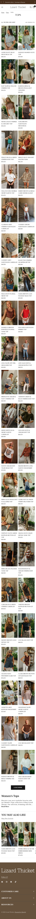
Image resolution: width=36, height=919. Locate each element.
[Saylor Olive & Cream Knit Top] (26, 416)
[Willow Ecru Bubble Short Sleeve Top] (9, 176)
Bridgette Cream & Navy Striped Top (8, 398)
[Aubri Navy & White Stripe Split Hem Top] (26, 485)
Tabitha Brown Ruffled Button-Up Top (25, 606)
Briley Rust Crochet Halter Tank (26, 158)
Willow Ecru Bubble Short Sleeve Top (9, 192)
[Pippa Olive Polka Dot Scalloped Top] (9, 485)
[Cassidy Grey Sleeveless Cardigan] (9, 245)
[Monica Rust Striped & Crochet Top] (9, 107)
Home (2, 12)
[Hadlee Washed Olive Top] (26, 38)
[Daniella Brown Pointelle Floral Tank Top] (9, 313)
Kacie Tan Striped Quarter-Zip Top (25, 261)
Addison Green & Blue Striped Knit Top (26, 398)
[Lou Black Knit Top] (26, 625)
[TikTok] (17, 882)
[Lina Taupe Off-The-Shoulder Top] (9, 348)
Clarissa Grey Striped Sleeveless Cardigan (8, 226)
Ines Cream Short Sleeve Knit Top (24, 778)
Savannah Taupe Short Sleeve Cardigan (24, 709)
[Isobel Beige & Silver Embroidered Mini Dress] (26, 834)
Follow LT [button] (4, 877)
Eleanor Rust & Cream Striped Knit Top (25, 571)
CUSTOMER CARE (10, 891)
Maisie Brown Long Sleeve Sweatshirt (25, 467)
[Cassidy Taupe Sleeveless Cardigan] (9, 728)
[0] (33, 7)
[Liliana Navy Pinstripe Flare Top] (9, 659)
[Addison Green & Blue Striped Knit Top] (26, 382)
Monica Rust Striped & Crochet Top (9, 123)
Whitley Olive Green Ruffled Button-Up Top (9, 535)
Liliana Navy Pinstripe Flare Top (8, 675)
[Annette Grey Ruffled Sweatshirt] (9, 693)
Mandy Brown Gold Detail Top (8, 641)
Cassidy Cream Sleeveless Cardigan (26, 225)
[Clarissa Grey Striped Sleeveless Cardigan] (9, 210)
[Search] (30, 7)
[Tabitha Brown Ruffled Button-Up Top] (26, 590)
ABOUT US (6, 898)
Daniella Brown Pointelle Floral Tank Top (7, 329)
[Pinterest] (12, 882)
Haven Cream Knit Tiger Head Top (8, 467)
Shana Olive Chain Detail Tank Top (25, 534)
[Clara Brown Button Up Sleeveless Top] (26, 659)
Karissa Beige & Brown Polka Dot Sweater (25, 88)
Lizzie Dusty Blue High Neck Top (7, 53)
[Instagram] (8, 882)
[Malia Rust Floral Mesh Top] (9, 279)
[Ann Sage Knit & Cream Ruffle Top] (26, 348)
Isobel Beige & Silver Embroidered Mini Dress (26, 851)
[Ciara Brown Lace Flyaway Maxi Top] (26, 279)
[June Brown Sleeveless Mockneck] (26, 107)
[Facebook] (3, 882)
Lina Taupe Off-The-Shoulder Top (8, 364)
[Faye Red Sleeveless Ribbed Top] (26, 313)
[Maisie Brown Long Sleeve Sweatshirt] (26, 451)
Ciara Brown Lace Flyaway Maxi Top (25, 295)
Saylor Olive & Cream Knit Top (24, 431)
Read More (5, 806)
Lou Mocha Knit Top (25, 743)
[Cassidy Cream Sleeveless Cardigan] (26, 210)
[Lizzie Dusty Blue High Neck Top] (9, 38)
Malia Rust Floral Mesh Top (8, 295)
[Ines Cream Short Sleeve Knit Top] (26, 762)
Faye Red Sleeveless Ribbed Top (26, 328)
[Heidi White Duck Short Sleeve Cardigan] (9, 416)
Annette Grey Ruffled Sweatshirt (8, 708)
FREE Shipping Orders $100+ (19, 2)
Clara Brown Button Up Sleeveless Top (26, 675)
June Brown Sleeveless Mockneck (22, 124)
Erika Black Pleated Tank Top (9, 570)
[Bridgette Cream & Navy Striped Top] (9, 382)
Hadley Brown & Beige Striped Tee (7, 777)
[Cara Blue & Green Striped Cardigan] (9, 590)
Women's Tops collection (13, 802)
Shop (7, 12)
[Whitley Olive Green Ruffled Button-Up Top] (9, 518)
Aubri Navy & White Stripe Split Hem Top (25, 500)
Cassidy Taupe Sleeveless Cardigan (9, 744)
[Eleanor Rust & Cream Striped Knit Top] (26, 554)
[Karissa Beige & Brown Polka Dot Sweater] (26, 71)
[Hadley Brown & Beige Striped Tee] (9, 762)
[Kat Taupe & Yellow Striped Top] (9, 71)
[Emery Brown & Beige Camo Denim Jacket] (26, 176)
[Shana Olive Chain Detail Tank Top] (26, 518)
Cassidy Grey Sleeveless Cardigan (9, 261)
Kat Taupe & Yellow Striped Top (8, 87)
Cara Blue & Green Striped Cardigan (8, 605)
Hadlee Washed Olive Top (26, 53)
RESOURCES (7, 904)
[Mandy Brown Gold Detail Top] (9, 625)
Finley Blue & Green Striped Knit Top (9, 158)
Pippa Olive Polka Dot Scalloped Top (9, 500)
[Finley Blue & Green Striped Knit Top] (9, 143)
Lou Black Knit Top (25, 640)
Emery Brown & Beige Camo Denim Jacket (26, 192)
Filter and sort (9, 22)
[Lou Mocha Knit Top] (26, 728)
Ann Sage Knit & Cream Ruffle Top (25, 364)
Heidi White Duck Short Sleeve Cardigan (7, 432)
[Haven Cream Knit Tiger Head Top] (9, 451)
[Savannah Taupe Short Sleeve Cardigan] (26, 693)
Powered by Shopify (20, 912)
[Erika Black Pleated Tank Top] (9, 554)
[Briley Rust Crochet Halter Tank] (26, 143)
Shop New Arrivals (7, 818)
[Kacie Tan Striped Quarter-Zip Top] (26, 245)
